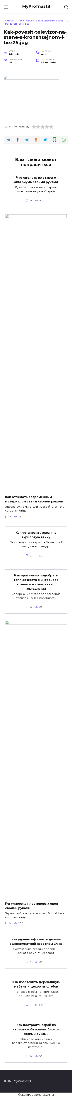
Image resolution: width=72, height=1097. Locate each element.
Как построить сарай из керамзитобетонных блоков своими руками (36, 1029)
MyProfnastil (36, 6)
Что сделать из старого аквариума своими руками (36, 180)
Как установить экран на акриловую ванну (36, 535)
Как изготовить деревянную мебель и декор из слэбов (36, 984)
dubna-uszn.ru (43, 1094)
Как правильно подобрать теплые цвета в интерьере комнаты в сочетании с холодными (36, 582)
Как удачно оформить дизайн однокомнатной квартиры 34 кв (36, 941)
